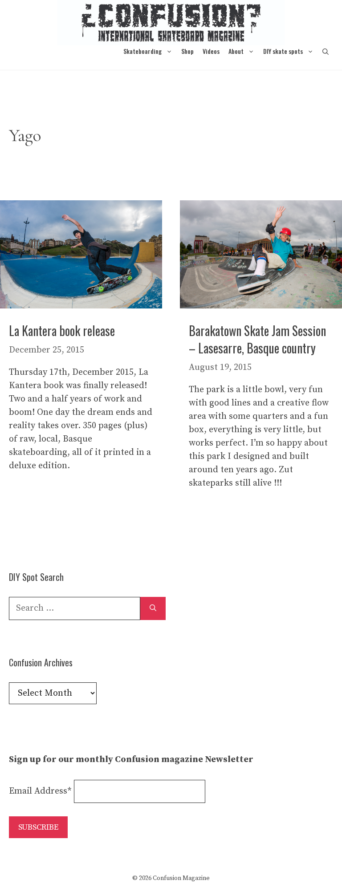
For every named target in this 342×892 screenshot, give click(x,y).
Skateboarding (142, 51)
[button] (325, 51)
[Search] (153, 608)
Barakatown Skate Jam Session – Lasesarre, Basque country (257, 339)
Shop (187, 51)
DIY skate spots (283, 51)
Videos (211, 51)
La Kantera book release (62, 330)
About (236, 51)
